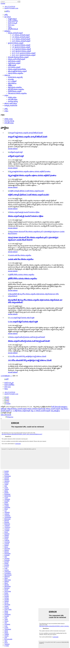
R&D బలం (11, 25)
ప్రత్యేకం (10, 85)
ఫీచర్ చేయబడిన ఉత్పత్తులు (59, 406)
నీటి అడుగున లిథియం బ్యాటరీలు (17, 93)
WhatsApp (10, 417)
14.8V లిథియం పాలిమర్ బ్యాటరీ (21, 41)
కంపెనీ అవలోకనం (13, 21)
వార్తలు (6, 95)
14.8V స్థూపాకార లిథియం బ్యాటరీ (21, 51)
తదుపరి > (8, 376)
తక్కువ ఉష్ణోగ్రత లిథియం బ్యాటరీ (17, 71)
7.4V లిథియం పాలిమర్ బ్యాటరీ (21, 37)
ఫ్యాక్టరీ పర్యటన (12, 19)
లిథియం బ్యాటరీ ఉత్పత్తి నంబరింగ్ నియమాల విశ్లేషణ (25, 216)
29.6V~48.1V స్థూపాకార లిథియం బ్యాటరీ (23, 55)
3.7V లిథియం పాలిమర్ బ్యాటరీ (21, 35)
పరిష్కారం (7, 75)
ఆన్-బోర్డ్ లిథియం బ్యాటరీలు (16, 89)
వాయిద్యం (11, 79)
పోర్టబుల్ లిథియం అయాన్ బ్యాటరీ (17, 408)
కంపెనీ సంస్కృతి (12, 23)
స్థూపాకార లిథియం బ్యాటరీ (15, 43)
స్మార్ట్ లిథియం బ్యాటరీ (14, 63)
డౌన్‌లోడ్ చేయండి (13, 29)
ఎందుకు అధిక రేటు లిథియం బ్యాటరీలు (20, 259)
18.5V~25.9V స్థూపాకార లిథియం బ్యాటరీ (23, 53)
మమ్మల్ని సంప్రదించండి (10, 105)
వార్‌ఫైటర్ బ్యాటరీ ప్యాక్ (16, 156)
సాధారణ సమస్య (13, 101)
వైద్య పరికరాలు (12, 83)
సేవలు (10, 27)
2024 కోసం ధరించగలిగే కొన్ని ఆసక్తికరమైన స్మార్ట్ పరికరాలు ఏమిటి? (30, 360)
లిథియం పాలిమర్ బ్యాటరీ (15, 33)
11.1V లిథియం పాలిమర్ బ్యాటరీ (21, 39)
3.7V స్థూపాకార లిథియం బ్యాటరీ (21, 45)
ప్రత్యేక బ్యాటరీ (12, 65)
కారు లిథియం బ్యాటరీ (14, 67)
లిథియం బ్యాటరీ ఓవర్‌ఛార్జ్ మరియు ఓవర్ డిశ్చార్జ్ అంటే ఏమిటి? (29, 341)
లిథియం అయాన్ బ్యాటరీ (53, 408)
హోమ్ (6, 15)
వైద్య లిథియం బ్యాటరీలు (15, 87)
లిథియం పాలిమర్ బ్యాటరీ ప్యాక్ (36, 408)
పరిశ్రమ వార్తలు (12, 97)
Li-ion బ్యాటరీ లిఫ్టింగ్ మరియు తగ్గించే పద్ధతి (23, 322)
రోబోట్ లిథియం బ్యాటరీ (14, 91)
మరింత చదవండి (13, 148)
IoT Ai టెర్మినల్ (12, 81)
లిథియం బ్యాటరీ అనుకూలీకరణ (17, 69)
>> (11, 376)
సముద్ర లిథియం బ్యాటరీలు (15, 73)
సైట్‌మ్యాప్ (3, 408)
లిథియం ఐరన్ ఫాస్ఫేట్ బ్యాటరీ (16, 59)
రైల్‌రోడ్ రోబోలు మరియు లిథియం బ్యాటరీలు (22, 278)
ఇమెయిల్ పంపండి (6, 414)
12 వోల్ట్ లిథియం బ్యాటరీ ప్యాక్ (21, 410)
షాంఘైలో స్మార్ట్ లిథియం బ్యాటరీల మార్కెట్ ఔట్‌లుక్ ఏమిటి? (27, 137)
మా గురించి (7, 17)
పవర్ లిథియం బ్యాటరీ (14, 61)
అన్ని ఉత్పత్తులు (55, 410)
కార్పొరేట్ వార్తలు (12, 99)
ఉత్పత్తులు (7, 31)
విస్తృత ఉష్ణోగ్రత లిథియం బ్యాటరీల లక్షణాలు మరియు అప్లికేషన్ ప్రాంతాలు (32, 175)
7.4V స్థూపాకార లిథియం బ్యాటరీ (21, 47)
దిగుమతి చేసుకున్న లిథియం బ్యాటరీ (18, 57)
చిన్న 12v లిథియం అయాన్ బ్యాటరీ (40, 410)
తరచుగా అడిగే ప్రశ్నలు (10, 103)
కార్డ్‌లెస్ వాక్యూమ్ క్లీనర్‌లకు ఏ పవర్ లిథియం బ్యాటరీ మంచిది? (28, 195)
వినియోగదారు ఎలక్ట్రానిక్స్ (15, 77)
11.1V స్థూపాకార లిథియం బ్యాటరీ (21, 49)
